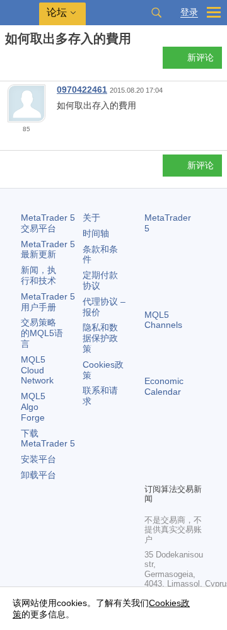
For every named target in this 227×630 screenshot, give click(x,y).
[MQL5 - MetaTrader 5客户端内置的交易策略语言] (19, 13)
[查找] (156, 12)
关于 (91, 218)
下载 (48, 438)
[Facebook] (152, 451)
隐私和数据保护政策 (100, 338)
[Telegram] (172, 451)
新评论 (200, 57)
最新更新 (48, 249)
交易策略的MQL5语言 (42, 333)
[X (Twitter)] (192, 451)
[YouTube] (152, 471)
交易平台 (48, 223)
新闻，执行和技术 (38, 275)
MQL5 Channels (163, 320)
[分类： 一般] (24, 61)
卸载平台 (38, 475)
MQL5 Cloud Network (37, 370)
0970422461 (82, 90)
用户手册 (48, 301)
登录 (189, 12)
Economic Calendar (163, 386)
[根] (9, 61)
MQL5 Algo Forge (33, 407)
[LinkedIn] (172, 471)
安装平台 (38, 459)
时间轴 (96, 233)
